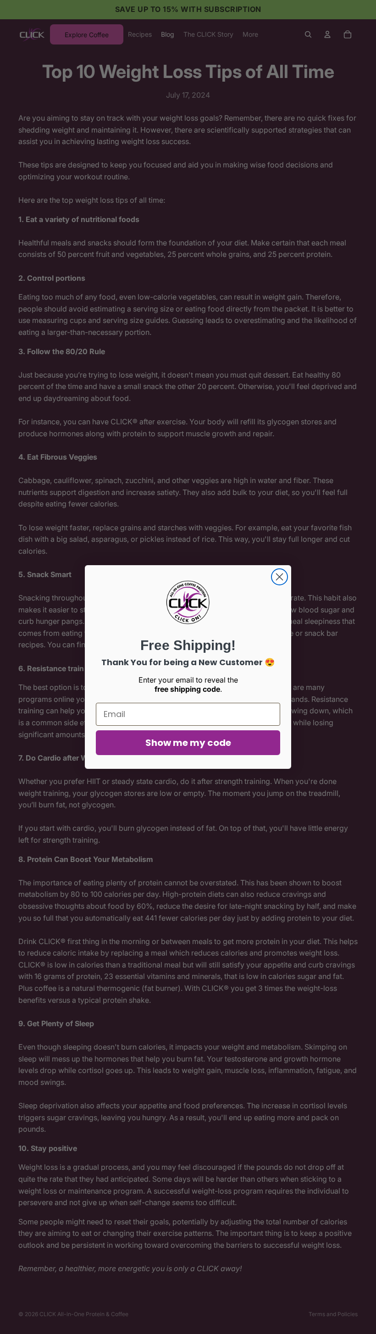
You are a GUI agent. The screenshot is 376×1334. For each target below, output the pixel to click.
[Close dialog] (279, 577)
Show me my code (188, 742)
